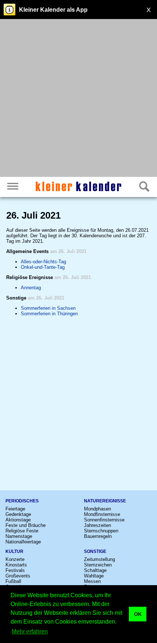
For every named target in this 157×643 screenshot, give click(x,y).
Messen (92, 581)
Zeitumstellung (99, 559)
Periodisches (22, 500)
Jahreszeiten (97, 525)
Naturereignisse (105, 500)
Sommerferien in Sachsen (48, 308)
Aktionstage (18, 520)
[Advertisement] (78, 99)
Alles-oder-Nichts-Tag (43, 261)
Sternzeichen (98, 565)
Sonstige (95, 551)
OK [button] (138, 614)
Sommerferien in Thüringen (49, 313)
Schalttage (95, 570)
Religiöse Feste (21, 531)
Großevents (17, 576)
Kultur (14, 551)
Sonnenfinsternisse (104, 520)
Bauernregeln (98, 536)
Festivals (15, 570)
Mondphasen (97, 509)
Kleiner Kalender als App (53, 10)
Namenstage (18, 536)
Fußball (13, 581)
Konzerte (14, 559)
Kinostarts (16, 565)
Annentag (31, 287)
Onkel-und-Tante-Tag (43, 267)
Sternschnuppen (101, 531)
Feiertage (15, 509)
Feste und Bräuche (25, 525)
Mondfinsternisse (102, 514)
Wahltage (94, 576)
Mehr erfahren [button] (30, 631)
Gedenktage (18, 514)
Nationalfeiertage (23, 541)
